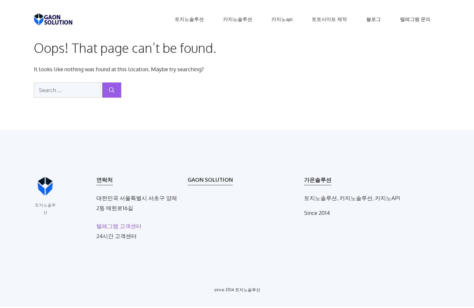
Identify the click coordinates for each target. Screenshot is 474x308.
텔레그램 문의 (415, 19)
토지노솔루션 (189, 19)
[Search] (111, 90)
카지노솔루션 (237, 19)
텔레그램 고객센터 (119, 226)
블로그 (373, 19)
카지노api (282, 19)
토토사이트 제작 (329, 19)
